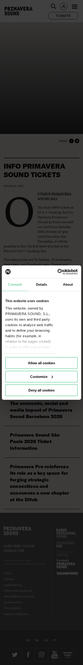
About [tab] (68, 284)
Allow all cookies (41, 363)
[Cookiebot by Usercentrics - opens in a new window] (58, 272)
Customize (38, 377)
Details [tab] (41, 284)
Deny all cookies (41, 390)
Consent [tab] (15, 284)
